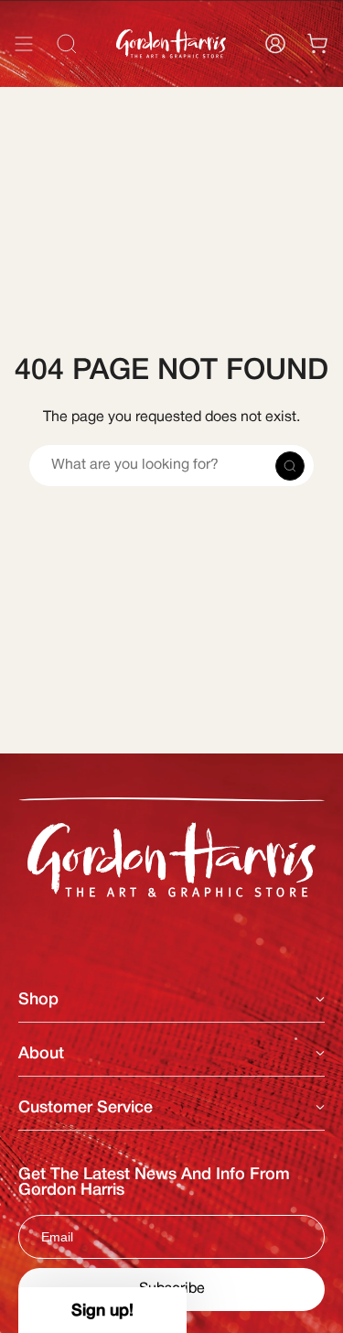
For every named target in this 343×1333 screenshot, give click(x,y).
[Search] (304, 85)
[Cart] (317, 43)
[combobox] (171, 84)
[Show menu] (23, 44)
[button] (102, 1310)
